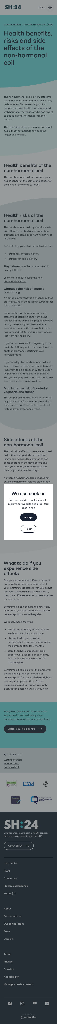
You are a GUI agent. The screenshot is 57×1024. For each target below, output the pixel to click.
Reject (28, 528)
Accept (28, 517)
